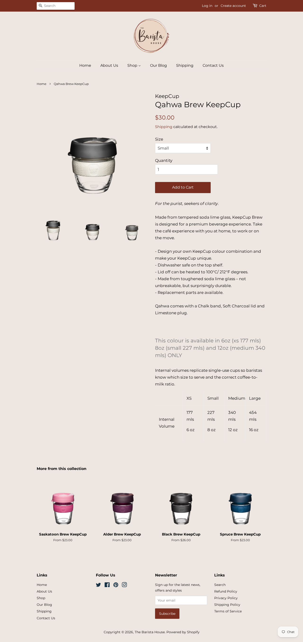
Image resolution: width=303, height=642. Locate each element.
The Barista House (150, 632)
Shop (132, 65)
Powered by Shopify (183, 632)
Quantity (163, 160)
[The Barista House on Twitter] (98, 586)
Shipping (184, 65)
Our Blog (158, 65)
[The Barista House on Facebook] (107, 586)
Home (85, 65)
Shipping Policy (227, 604)
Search (220, 585)
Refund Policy (225, 591)
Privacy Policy (226, 598)
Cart (262, 6)
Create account (233, 6)
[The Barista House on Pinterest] (115, 586)
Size (159, 139)
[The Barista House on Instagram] (124, 586)
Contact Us (213, 65)
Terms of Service (228, 611)
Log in (207, 6)
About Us (109, 65)
